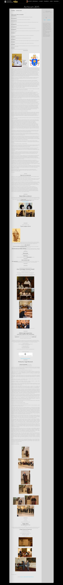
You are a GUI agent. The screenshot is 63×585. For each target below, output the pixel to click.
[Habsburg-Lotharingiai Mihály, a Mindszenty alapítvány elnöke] (18, 504)
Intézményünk (35, 1)
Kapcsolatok (56, 1)
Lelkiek (51, 1)
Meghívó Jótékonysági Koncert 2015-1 (25, 358)
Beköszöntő (29, 1)
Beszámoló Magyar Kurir (25, 201)
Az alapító (41, 1)
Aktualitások (46, 1)
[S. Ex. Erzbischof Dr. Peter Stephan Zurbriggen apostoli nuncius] (32, 504)
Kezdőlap (13, 10)
